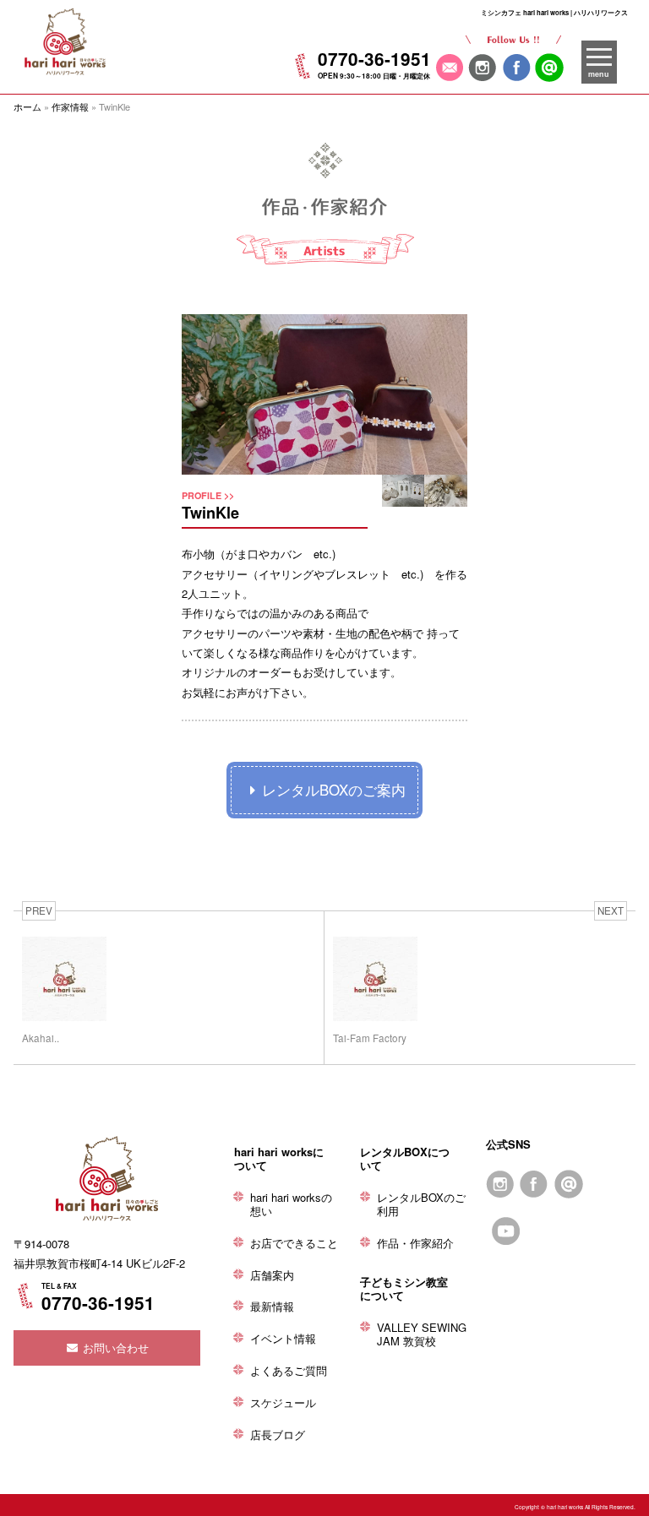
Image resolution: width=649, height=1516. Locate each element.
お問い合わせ (114, 1347)
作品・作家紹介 (415, 1243)
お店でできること (294, 1243)
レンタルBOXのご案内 (334, 790)
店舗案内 (272, 1275)
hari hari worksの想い (291, 1204)
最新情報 (272, 1306)
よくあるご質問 (288, 1370)
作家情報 (70, 106)
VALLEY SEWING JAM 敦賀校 (421, 1334)
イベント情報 (283, 1338)
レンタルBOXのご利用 (421, 1204)
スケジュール (283, 1402)
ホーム (27, 106)
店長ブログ (277, 1434)
